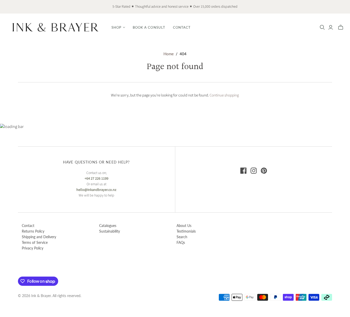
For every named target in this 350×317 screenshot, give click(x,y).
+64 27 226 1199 (96, 178)
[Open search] (322, 27)
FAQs (181, 242)
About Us (184, 225)
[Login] (330, 27)
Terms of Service (35, 242)
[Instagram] (254, 171)
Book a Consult (149, 27)
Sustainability (109, 231)
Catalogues (107, 225)
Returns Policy (33, 231)
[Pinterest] (264, 171)
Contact (182, 27)
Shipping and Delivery (39, 237)
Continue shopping (224, 95)
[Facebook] (243, 171)
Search (182, 237)
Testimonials (186, 231)
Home (168, 53)
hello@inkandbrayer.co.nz (96, 189)
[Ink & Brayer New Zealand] (55, 27)
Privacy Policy (32, 248)
